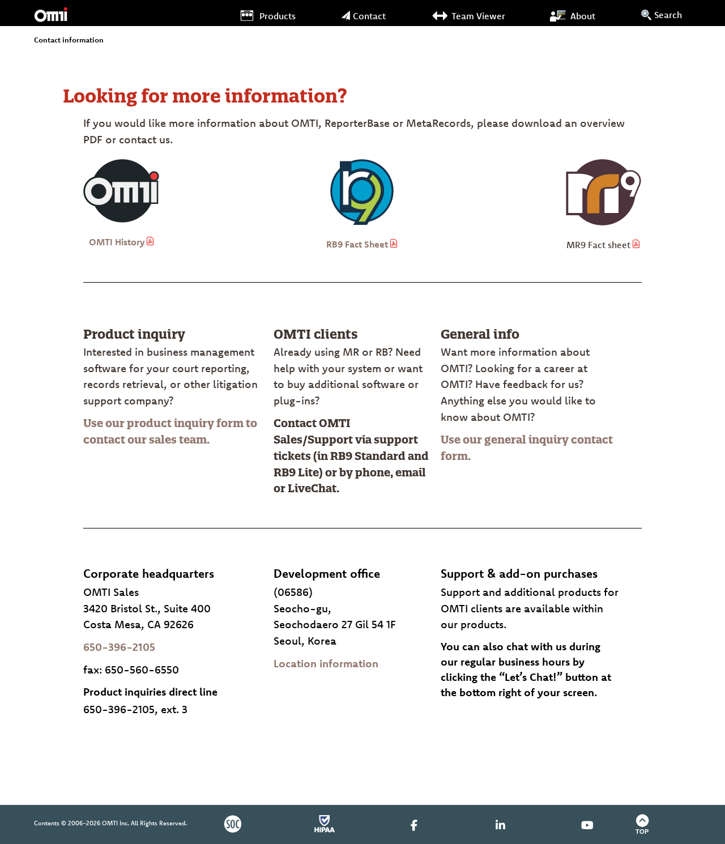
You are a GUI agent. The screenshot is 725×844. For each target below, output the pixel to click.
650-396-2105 (119, 647)
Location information (326, 663)
